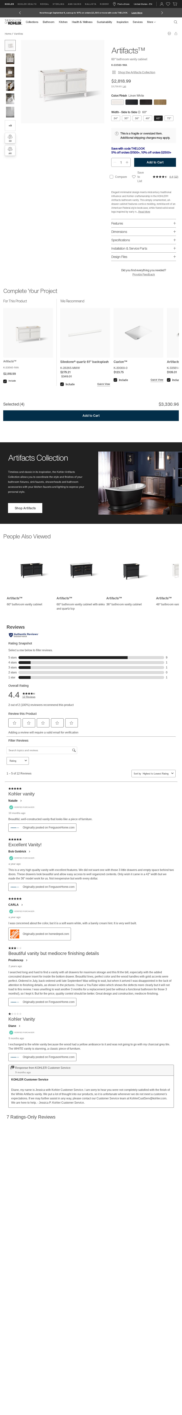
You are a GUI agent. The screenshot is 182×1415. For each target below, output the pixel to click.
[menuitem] (33, 22)
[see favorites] (168, 4)
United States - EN (143, 4)
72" (169, 118)
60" (158, 118)
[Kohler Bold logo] (13, 22)
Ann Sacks (74, 4)
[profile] (161, 4)
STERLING (58, 4)
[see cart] (175, 4)
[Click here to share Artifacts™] (175, 33)
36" (137, 118)
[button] (10, 45)
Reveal (44, 4)
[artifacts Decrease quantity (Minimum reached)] (114, 162)
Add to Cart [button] (155, 162)
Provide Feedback (143, 274)
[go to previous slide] (20, 13)
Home (8, 34)
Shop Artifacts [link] (25, 508)
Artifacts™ (32, 34)
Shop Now (136, 13)
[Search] (175, 22)
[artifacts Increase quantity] (127, 162)
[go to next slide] (162, 13)
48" (148, 118)
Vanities (18, 34)
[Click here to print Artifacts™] (169, 33)
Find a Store (123, 4)
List (124, 86)
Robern (104, 4)
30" (126, 118)
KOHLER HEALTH (27, 4)
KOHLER (9, 4)
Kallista (90, 4)
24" (116, 118)
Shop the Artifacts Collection (136, 72)
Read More (144, 212)
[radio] (117, 102)
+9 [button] (10, 125)
